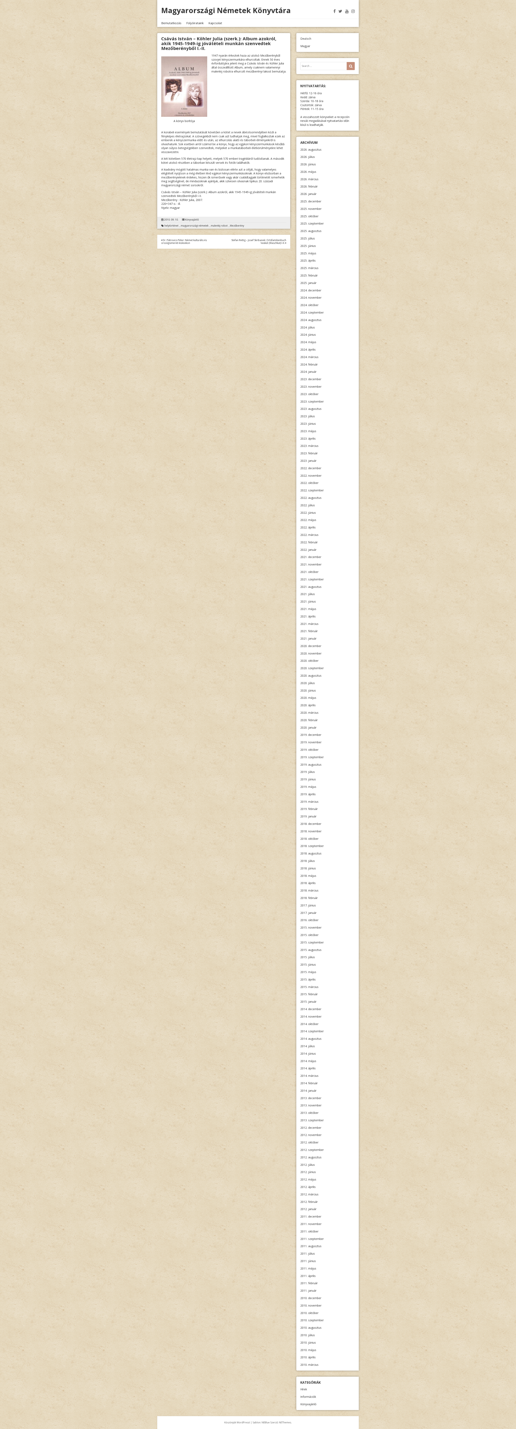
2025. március (309, 268)
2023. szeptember (312, 401)
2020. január (308, 727)
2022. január (308, 550)
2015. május (308, 972)
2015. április (308, 979)
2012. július (307, 1165)
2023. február (309, 453)
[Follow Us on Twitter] (340, 11)
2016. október (309, 920)
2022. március (309, 535)
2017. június (308, 905)
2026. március (309, 179)
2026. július (307, 157)
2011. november (310, 1224)
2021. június (308, 601)
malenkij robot (219, 225)
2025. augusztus (310, 231)
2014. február (309, 1083)
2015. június (308, 964)
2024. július (307, 327)
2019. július (307, 772)
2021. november (310, 564)
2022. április (308, 527)
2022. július (307, 505)
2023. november (310, 386)
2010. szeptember (312, 1320)
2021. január (308, 638)
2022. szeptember (312, 490)
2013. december (310, 1098)
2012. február (309, 1202)
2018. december (310, 824)
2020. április (308, 705)
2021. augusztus (310, 587)
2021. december (310, 557)
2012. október (309, 1142)
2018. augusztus (310, 853)
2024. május (308, 342)
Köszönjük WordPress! (237, 1422)
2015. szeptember (312, 942)
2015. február (309, 994)
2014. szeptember (312, 1031)
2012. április (308, 1187)
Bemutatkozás (171, 23)
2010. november (310, 1305)
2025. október (309, 216)
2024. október (309, 305)
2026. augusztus (310, 149)
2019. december (310, 735)
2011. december (310, 1216)
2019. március (309, 802)
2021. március (309, 624)
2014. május (308, 1061)
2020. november (310, 653)
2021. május (308, 609)
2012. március (309, 1194)
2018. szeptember (312, 846)
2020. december (310, 646)
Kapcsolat (215, 23)
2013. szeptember (312, 1120)
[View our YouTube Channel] (347, 11)
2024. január (308, 372)
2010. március (309, 1365)
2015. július (307, 957)
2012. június (308, 1172)
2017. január (308, 913)
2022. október (309, 483)
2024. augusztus (310, 320)
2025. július (307, 238)
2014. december (310, 1009)
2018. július (307, 861)
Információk (308, 1397)
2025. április (308, 260)
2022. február (309, 542)
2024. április (308, 349)
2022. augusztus (310, 498)
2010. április (308, 1357)
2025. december (310, 201)
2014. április (308, 1068)
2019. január (308, 816)
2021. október (309, 572)
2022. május (308, 520)
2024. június (308, 335)
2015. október (309, 935)
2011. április (308, 1276)
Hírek (303, 1389)
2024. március (309, 357)
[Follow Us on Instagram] (353, 11)
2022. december (310, 468)
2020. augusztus (310, 675)
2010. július (307, 1335)
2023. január (308, 461)
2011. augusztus (310, 1246)
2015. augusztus (310, 950)
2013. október (309, 1113)
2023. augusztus (310, 409)
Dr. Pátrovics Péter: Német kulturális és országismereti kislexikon (184, 241)
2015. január (308, 1001)
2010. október (309, 1313)
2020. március (309, 712)
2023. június (308, 424)
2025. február (309, 275)
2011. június (308, 1261)
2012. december (310, 1128)
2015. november (310, 927)
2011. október (309, 1231)
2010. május (308, 1350)
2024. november (310, 297)
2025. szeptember (312, 223)
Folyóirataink (195, 23)
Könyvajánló (192, 219)
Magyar (305, 46)
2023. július (307, 416)
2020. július (307, 683)
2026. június (308, 164)
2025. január (308, 283)
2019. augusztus (310, 764)
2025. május (308, 253)
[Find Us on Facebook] (334, 11)
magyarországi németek (194, 225)
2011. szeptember (312, 1239)
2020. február (309, 720)
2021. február (309, 631)
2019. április (308, 794)
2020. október (309, 661)
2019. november (310, 742)
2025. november (310, 209)
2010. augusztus (310, 1328)
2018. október (309, 839)
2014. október (309, 1024)
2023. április (308, 438)
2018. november (310, 831)
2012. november (310, 1135)
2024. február (309, 364)
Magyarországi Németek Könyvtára (226, 10)
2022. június (308, 513)
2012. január (308, 1209)
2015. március (309, 987)
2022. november (310, 475)
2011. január (308, 1290)
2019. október (309, 750)
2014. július (307, 1046)
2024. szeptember (312, 312)
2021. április (308, 616)
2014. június (308, 1053)
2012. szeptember (312, 1150)
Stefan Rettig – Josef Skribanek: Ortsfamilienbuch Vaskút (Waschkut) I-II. (258, 241)
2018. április (308, 883)
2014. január (308, 1090)
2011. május (308, 1268)
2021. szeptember (312, 579)
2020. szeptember (312, 668)
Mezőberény (237, 225)
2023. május (308, 431)
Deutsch (305, 38)
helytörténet (171, 225)
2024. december (310, 290)
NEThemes (285, 1422)
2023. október (309, 394)
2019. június (308, 779)
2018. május (308, 876)
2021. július (307, 594)
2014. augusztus (310, 1039)
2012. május (308, 1179)
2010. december (310, 1298)
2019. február (309, 809)
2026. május (308, 172)
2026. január (308, 194)
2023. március (309, 446)
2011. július (307, 1253)
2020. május (308, 698)
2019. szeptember (312, 757)
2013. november (310, 1105)
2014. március (309, 1076)
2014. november (310, 1016)
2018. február (309, 898)
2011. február (309, 1283)
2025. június (308, 246)
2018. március (309, 890)
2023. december (310, 379)
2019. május (308, 787)
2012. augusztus (310, 1157)
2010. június (308, 1342)
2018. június (308, 868)
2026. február (309, 186)
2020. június (308, 690)
